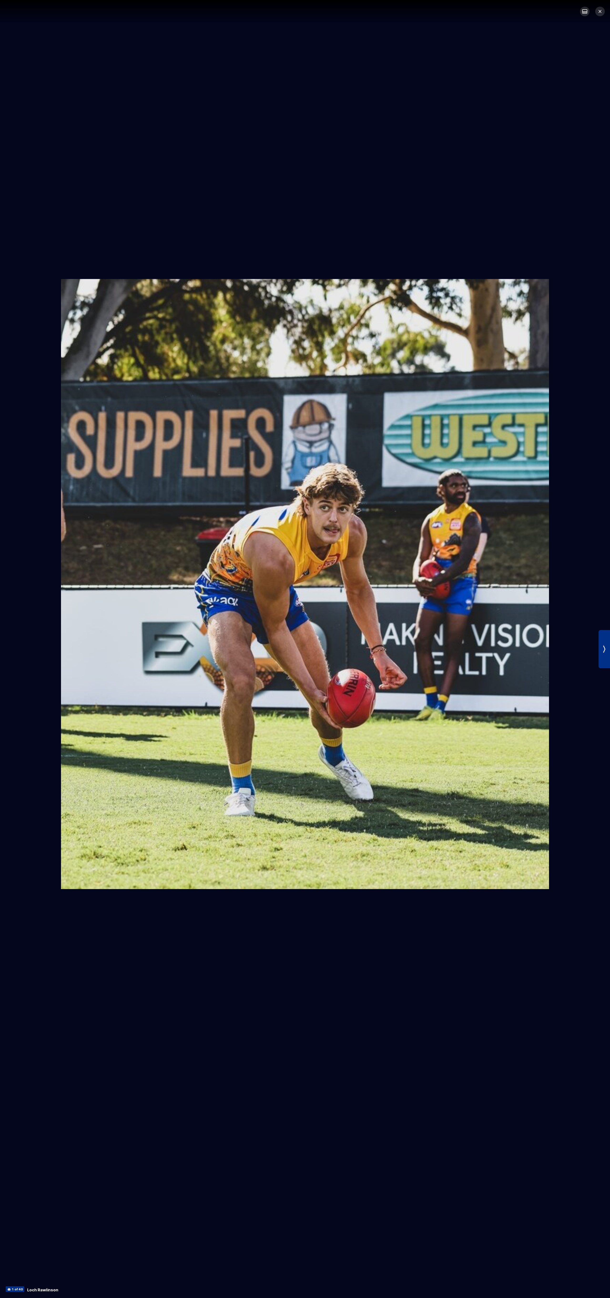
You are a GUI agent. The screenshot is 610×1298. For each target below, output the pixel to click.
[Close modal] (600, 11)
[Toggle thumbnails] (585, 11)
